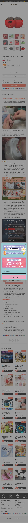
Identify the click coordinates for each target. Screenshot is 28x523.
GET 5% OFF (14, 277)
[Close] (25, 244)
